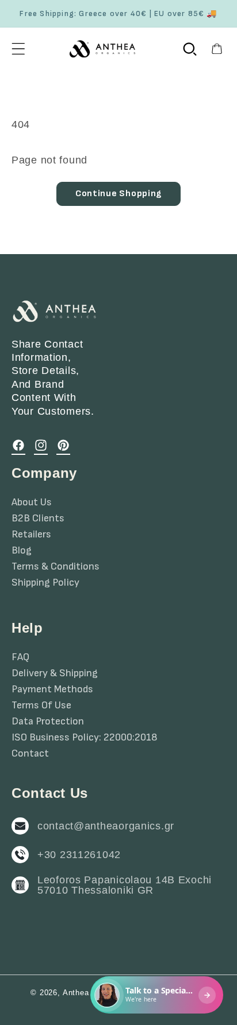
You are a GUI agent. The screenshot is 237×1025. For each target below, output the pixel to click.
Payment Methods (52, 689)
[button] (18, 48)
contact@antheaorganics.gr (105, 826)
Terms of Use (41, 705)
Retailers (31, 534)
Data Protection (48, 721)
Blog (22, 550)
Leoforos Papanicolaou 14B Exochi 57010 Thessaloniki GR (124, 885)
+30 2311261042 (79, 854)
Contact (30, 754)
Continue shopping (118, 193)
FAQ (20, 657)
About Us (32, 502)
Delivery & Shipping (55, 673)
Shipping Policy (45, 583)
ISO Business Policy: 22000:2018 (85, 737)
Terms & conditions (56, 567)
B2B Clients (38, 518)
